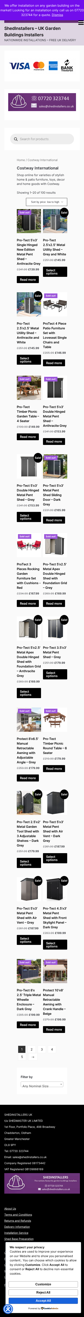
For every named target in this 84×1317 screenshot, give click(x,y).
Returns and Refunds (17, 1220)
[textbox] (42, 1086)
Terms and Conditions (18, 1214)
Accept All (43, 1300)
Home (21, 160)
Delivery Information (17, 1226)
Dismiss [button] (57, 15)
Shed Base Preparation (19, 1238)
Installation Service (16, 1232)
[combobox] (42, 1084)
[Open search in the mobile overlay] (42, 139)
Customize (43, 1284)
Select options (52, 271)
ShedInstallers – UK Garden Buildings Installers (32, 31)
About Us (10, 1208)
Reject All (43, 1292)
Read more (28, 280)
